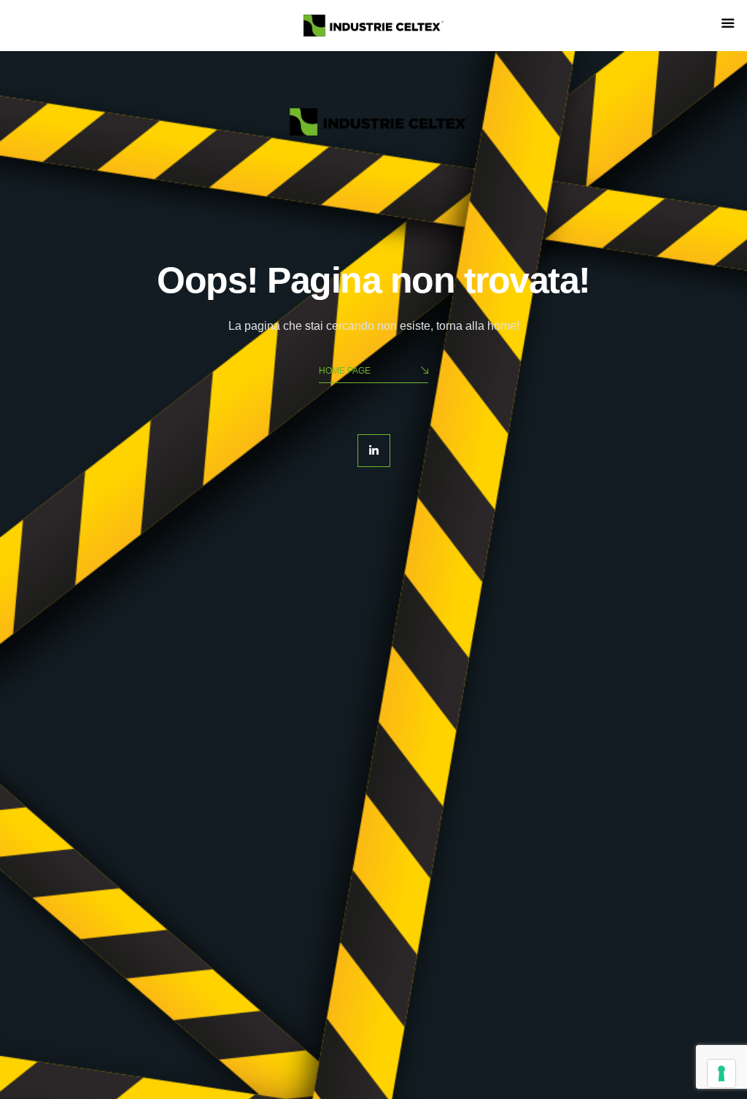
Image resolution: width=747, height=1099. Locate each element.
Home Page (345, 371)
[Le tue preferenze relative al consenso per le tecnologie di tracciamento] (721, 1073)
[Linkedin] (374, 450)
